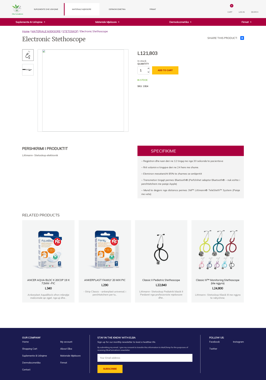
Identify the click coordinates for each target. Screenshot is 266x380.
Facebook (214, 341)
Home (25, 31)
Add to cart (165, 70)
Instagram (238, 341)
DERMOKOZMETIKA (117, 9)
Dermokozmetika (179, 21)
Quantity (143, 63)
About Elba (66, 348)
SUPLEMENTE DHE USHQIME (46, 9)
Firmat (153, 9)
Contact (26, 369)
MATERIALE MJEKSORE (81, 9)
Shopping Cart (29, 348)
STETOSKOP (70, 31)
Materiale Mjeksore (106, 21)
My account (66, 341)
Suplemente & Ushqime (29, 21)
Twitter (213, 348)
